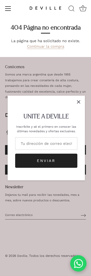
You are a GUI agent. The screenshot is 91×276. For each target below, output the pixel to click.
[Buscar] (71, 9)
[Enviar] (83, 215)
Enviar (46, 160)
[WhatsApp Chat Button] (78, 263)
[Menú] (8, 8)
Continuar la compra (45, 46)
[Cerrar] (78, 101)
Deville (22, 256)
